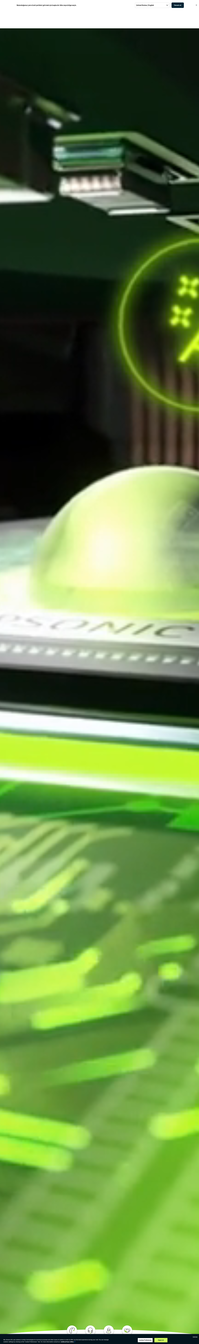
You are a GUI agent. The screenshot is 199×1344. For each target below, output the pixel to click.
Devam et (177, 5)
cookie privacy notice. (67, 1342)
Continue (195, 1337)
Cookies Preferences (145, 1340)
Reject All (161, 1340)
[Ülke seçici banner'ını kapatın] (196, 5)
